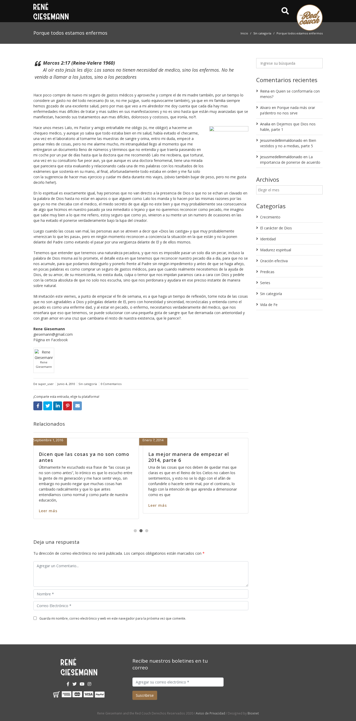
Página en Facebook (50, 339)
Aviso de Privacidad (210, 713)
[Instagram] (89, 684)
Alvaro (265, 107)
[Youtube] (82, 684)
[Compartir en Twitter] (47, 405)
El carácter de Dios (276, 227)
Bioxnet (253, 713)
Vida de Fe (269, 304)
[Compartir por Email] (77, 405)
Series (265, 282)
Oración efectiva (274, 260)
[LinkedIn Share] (57, 405)
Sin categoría (262, 33)
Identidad (268, 238)
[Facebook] (68, 684)
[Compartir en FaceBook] (37, 405)
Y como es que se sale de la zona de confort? (148, 457)
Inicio (244, 33)
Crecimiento (270, 217)
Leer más (112, 510)
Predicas (267, 271)
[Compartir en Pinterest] (67, 405)
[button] (135, 530)
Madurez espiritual (275, 249)
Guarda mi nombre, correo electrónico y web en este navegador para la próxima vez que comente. (112, 618)
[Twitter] (74, 684)
